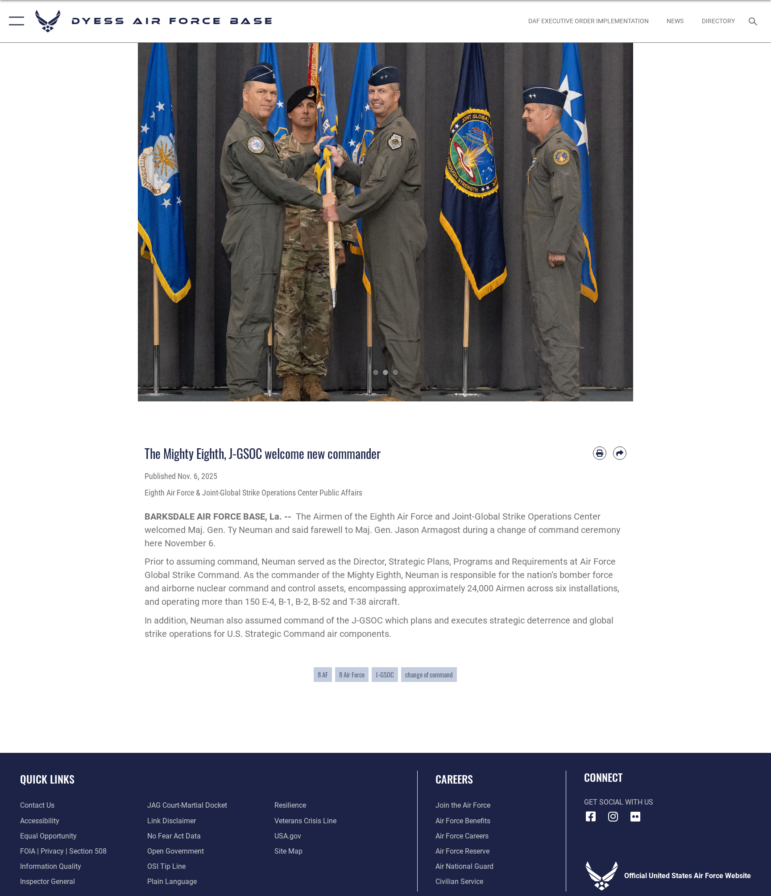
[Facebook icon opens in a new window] (590, 816)
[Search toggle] (754, 21)
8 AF (323, 674)
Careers (454, 779)
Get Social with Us (618, 802)
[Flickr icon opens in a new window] (635, 816)
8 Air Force (352, 674)
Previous (162, 222)
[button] (14, 21)
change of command (429, 674)
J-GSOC (385, 674)
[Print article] (599, 453)
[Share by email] (619, 453)
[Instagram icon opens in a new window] (613, 816)
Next (608, 222)
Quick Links (47, 779)
